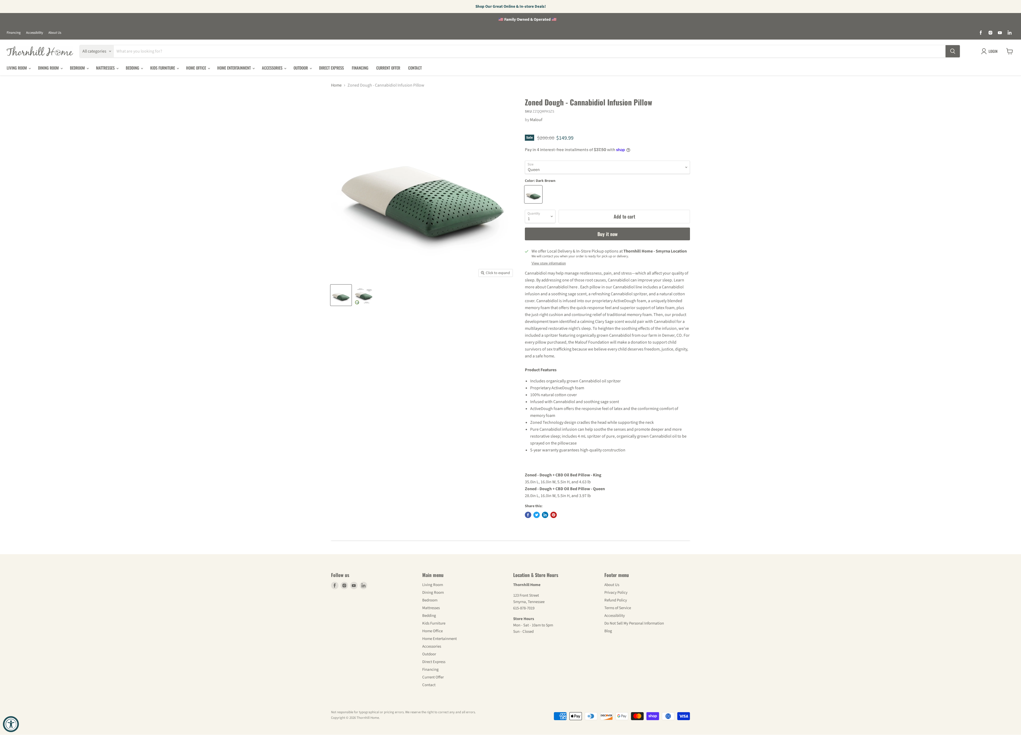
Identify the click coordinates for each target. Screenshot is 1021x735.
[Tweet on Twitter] (536, 515)
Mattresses (106, 68)
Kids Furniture (163, 68)
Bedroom (78, 68)
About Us (54, 33)
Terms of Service (617, 608)
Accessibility (34, 33)
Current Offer (388, 68)
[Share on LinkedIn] (545, 515)
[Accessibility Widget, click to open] (11, 724)
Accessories (272, 68)
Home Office (196, 68)
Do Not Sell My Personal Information (634, 623)
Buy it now (607, 233)
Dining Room (49, 68)
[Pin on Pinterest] (553, 515)
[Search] (952, 51)
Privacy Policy (615, 592)
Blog (608, 631)
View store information (549, 263)
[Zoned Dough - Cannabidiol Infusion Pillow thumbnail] (341, 295)
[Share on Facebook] (528, 515)
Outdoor (301, 68)
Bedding (133, 68)
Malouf (536, 120)
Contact (415, 68)
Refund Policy (615, 600)
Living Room (17, 68)
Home (336, 85)
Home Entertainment (234, 68)
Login (993, 51)
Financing (14, 33)
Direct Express (331, 68)
